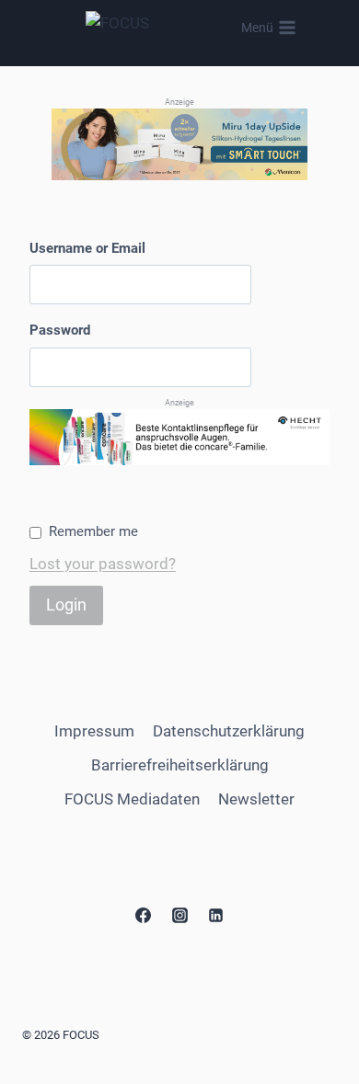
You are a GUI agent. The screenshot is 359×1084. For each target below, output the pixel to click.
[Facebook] (143, 915)
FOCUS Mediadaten (132, 799)
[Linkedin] (215, 915)
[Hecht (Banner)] (179, 436)
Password (59, 330)
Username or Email (87, 248)
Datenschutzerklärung (229, 731)
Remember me (93, 531)
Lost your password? (102, 563)
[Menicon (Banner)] (179, 143)
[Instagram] (179, 915)
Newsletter (256, 799)
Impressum (94, 731)
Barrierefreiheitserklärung (180, 765)
